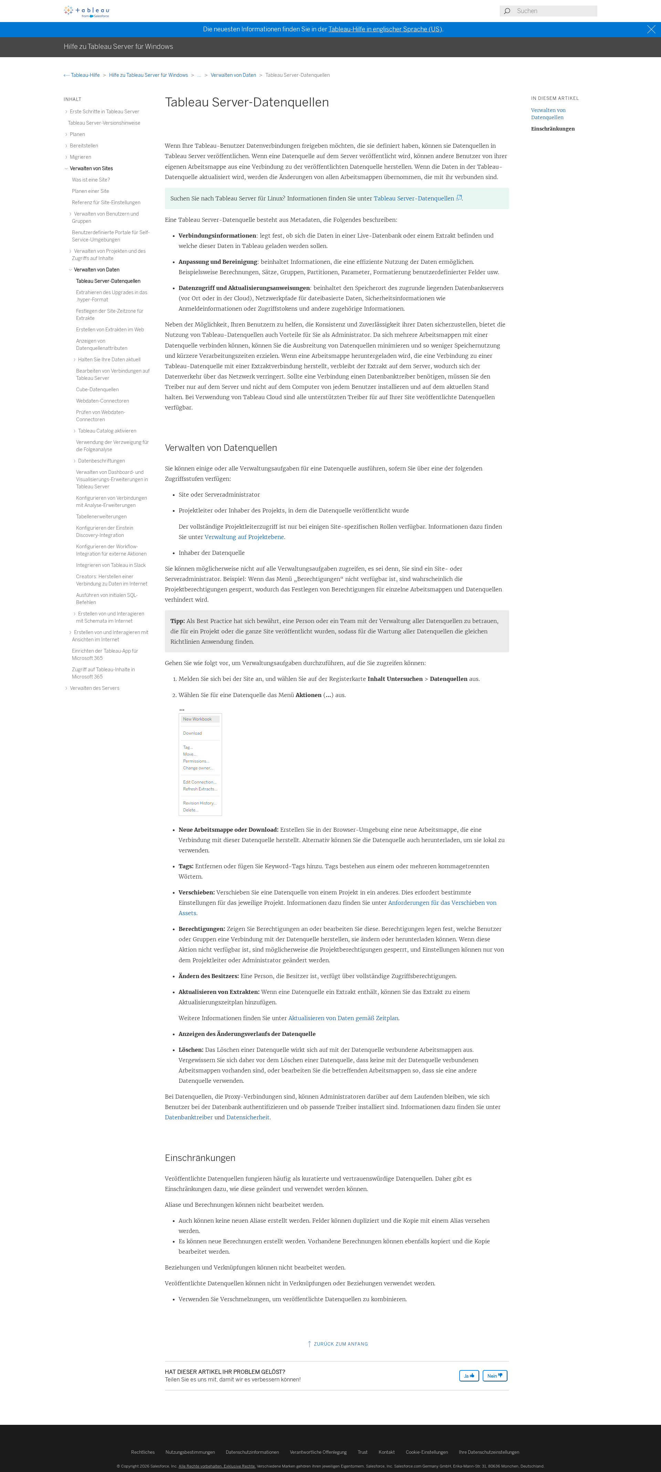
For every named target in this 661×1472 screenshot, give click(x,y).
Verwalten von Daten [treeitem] (96, 270)
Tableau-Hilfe (85, 75)
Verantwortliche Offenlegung (318, 1452)
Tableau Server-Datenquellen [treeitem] (108, 281)
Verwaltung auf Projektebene (244, 536)
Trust (363, 1452)
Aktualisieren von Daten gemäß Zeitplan (343, 1018)
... (199, 75)
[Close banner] (652, 29)
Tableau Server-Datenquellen (416, 198)
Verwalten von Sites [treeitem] (91, 169)
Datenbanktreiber (189, 1117)
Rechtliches (143, 1452)
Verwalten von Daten (234, 75)
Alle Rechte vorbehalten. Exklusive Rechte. (217, 1466)
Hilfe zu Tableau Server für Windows (149, 75)
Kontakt (387, 1452)
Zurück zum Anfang (340, 1344)
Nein (492, 1376)
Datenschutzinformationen (252, 1452)
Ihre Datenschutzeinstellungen (489, 1452)
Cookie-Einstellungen (427, 1452)
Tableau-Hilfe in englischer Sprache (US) (385, 29)
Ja (467, 1376)
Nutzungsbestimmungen (190, 1452)
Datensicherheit (248, 1117)
